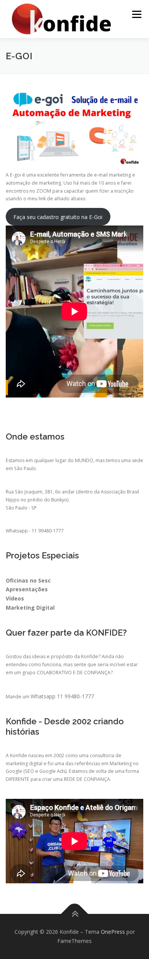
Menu (136, 14)
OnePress (113, 931)
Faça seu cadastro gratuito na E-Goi (57, 217)
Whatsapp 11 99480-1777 (62, 696)
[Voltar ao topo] (74, 914)
